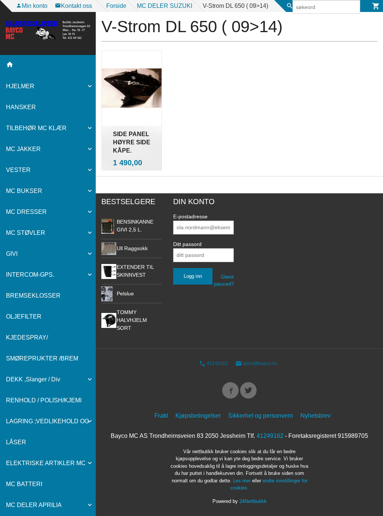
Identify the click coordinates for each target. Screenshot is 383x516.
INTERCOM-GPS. (30, 274)
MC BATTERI (24, 484)
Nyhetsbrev (315, 415)
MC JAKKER (23, 149)
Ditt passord (187, 244)
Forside (116, 6)
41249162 (217, 363)
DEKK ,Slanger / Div (33, 379)
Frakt (161, 415)
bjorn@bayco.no (259, 363)
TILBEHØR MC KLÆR (36, 128)
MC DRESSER (26, 212)
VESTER (18, 170)
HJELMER (20, 86)
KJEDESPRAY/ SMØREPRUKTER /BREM (42, 348)
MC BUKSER (24, 191)
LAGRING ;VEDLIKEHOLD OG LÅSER (47, 431)
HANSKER (21, 107)
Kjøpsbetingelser (198, 415)
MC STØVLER (25, 233)
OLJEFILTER (24, 316)
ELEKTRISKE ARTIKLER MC (46, 463)
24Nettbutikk (253, 501)
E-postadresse (190, 216)
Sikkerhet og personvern (260, 415)
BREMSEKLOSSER (33, 295)
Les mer (242, 480)
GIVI (12, 254)
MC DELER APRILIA (34, 505)
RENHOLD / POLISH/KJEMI (44, 400)
